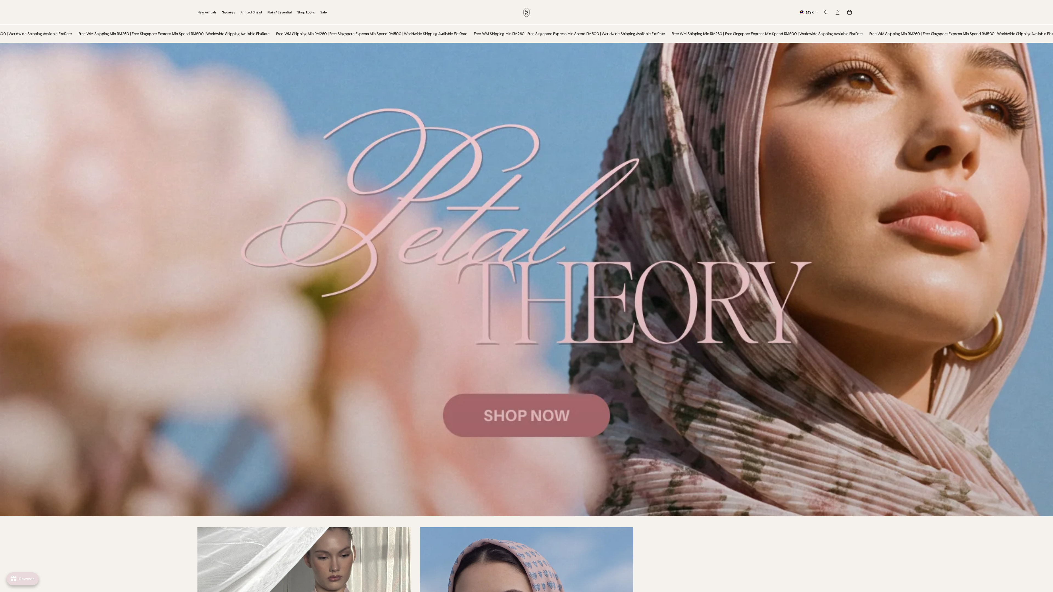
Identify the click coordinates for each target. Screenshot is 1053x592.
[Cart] (849, 12)
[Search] (826, 12)
